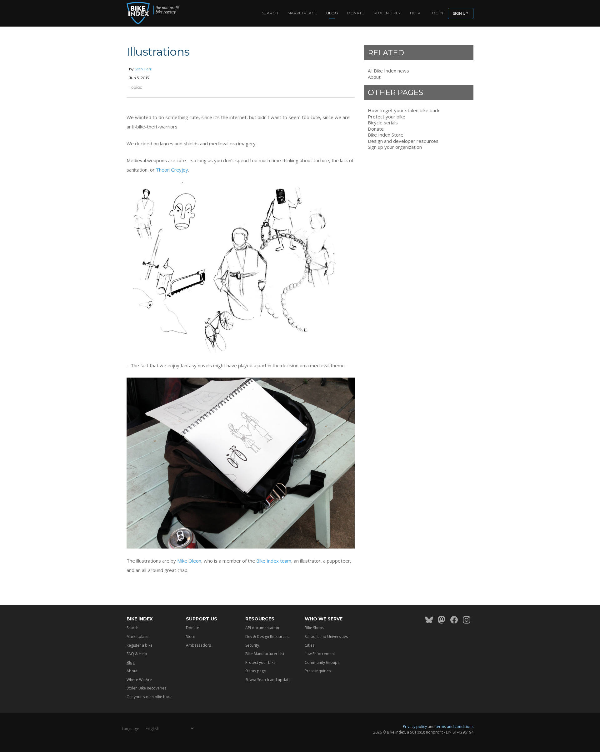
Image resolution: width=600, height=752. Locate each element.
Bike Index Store (385, 135)
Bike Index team (273, 561)
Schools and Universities (326, 636)
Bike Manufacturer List (264, 653)
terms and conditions (454, 726)
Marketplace (302, 13)
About (374, 77)
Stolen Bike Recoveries (146, 688)
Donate (355, 13)
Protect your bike (386, 117)
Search (270, 13)
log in (436, 13)
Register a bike (139, 645)
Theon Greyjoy (172, 170)
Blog (332, 13)
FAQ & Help (137, 653)
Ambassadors (198, 645)
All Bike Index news (388, 71)
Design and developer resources (403, 141)
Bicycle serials (383, 123)
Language (130, 728)
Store (190, 636)
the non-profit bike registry (167, 10)
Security (252, 645)
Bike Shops (314, 627)
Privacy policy (415, 726)
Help (415, 13)
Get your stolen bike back (149, 696)
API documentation (262, 627)
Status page (255, 671)
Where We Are (139, 679)
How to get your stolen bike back (403, 110)
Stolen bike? (387, 13)
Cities (309, 645)
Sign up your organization (395, 147)
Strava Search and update (268, 679)
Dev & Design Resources (266, 636)
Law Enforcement (320, 653)
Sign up (460, 13)
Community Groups (322, 662)
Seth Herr (143, 69)
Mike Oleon (189, 561)
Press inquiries (318, 671)
